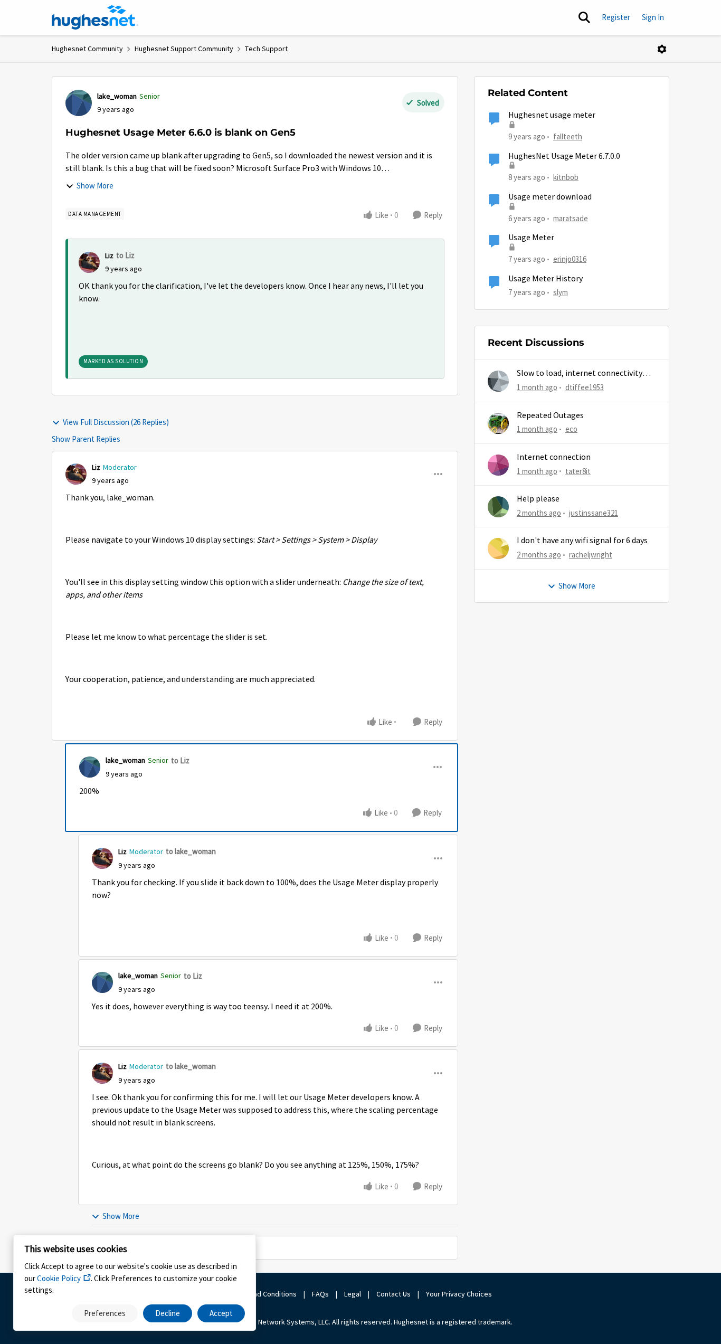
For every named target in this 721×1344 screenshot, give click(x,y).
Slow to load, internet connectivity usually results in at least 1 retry (579, 373)
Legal (352, 1294)
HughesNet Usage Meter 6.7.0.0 (564, 156)
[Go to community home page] (95, 17)
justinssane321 (593, 513)
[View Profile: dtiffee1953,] (498, 381)
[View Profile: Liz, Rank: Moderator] (76, 474)
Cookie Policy (59, 1278)
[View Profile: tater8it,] (498, 465)
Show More (95, 186)
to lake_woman (191, 851)
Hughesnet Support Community (184, 48)
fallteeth (567, 136)
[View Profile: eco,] (498, 423)
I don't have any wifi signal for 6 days (582, 540)
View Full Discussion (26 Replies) (116, 422)
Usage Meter (531, 237)
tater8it (578, 471)
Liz (109, 255)
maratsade (570, 218)
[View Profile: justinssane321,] (498, 506)
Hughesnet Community (87, 48)
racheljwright (590, 555)
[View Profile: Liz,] (89, 262)
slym (560, 292)
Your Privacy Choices (460, 1294)
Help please (538, 499)
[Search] (584, 17)
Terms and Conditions (262, 1294)
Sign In (653, 17)
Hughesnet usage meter (551, 115)
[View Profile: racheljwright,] (498, 548)
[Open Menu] (661, 49)
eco (571, 429)
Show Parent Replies (86, 439)
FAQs (320, 1294)
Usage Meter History (545, 278)
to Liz (125, 255)
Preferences (105, 1313)
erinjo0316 (569, 259)
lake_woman (117, 96)
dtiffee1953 (584, 387)
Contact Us (393, 1294)
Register (616, 17)
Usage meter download (550, 197)
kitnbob (565, 177)
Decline (167, 1313)
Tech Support (266, 48)
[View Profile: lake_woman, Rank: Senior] (78, 103)
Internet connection (554, 457)
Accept (221, 1313)
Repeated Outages (550, 415)
